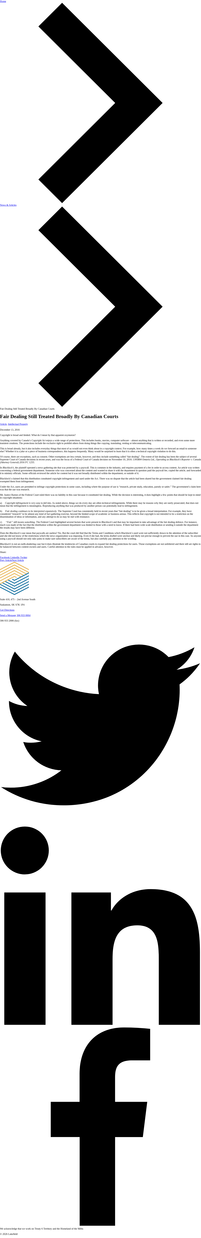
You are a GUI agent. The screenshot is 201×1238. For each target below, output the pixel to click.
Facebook (5, 557)
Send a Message (8, 615)
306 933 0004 (23, 615)
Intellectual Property (18, 424)
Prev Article (6, 560)
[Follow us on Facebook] (100, 1226)
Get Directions (7, 610)
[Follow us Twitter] (100, 824)
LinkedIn (15, 557)
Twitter (23, 557)
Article (3, 424)
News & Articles (8, 205)
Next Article (18, 560)
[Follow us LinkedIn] (100, 1025)
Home (3, 1)
